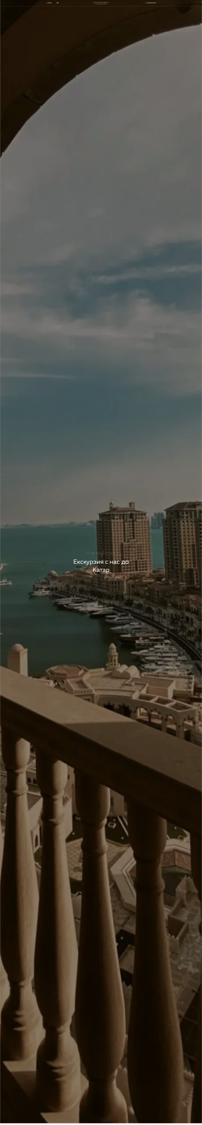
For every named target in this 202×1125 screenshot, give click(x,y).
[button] (49, 3)
